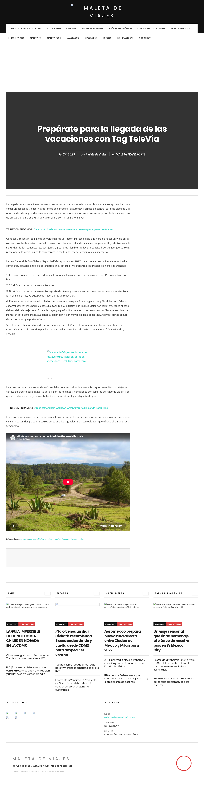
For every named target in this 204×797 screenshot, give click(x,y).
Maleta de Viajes (96, 154)
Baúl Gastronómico (120, 28)
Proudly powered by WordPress (24, 771)
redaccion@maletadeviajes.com (119, 717)
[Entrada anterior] (37, 558)
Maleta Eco (72, 38)
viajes (81, 539)
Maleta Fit (35, 38)
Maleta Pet (91, 38)
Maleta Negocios (180, 28)
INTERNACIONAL (125, 38)
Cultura (160, 28)
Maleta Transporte (92, 28)
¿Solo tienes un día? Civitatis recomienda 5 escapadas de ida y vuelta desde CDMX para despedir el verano (73, 643)
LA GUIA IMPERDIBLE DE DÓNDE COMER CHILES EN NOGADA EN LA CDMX (23, 638)
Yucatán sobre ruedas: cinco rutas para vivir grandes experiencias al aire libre (77, 668)
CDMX (38, 28)
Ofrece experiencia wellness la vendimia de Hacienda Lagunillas (71, 407)
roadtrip (57, 539)
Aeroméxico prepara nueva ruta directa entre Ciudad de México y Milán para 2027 (122, 641)
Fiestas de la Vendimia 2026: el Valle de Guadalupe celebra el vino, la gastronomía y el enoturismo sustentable (75, 684)
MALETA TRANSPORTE (130, 154)
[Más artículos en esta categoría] (47, 593)
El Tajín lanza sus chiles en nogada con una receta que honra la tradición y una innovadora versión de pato (28, 671)
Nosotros (145, 38)
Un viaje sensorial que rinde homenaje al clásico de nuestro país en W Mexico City (171, 641)
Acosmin (60, 771)
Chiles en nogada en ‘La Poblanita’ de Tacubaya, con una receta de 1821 (27, 656)
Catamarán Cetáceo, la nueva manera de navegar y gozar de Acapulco (74, 229)
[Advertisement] (102, 62)
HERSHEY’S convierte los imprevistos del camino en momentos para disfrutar (173, 682)
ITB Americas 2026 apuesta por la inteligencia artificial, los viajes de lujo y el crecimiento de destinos (126, 679)
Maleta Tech (54, 38)
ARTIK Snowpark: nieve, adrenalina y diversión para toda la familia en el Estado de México (124, 663)
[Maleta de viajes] (102, 11)
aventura (24, 539)
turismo (74, 539)
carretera (33, 539)
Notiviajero (54, 28)
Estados (71, 28)
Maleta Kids (17, 38)
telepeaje (66, 539)
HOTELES (107, 38)
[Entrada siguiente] (99, 558)
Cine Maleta (144, 28)
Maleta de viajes (20, 28)
